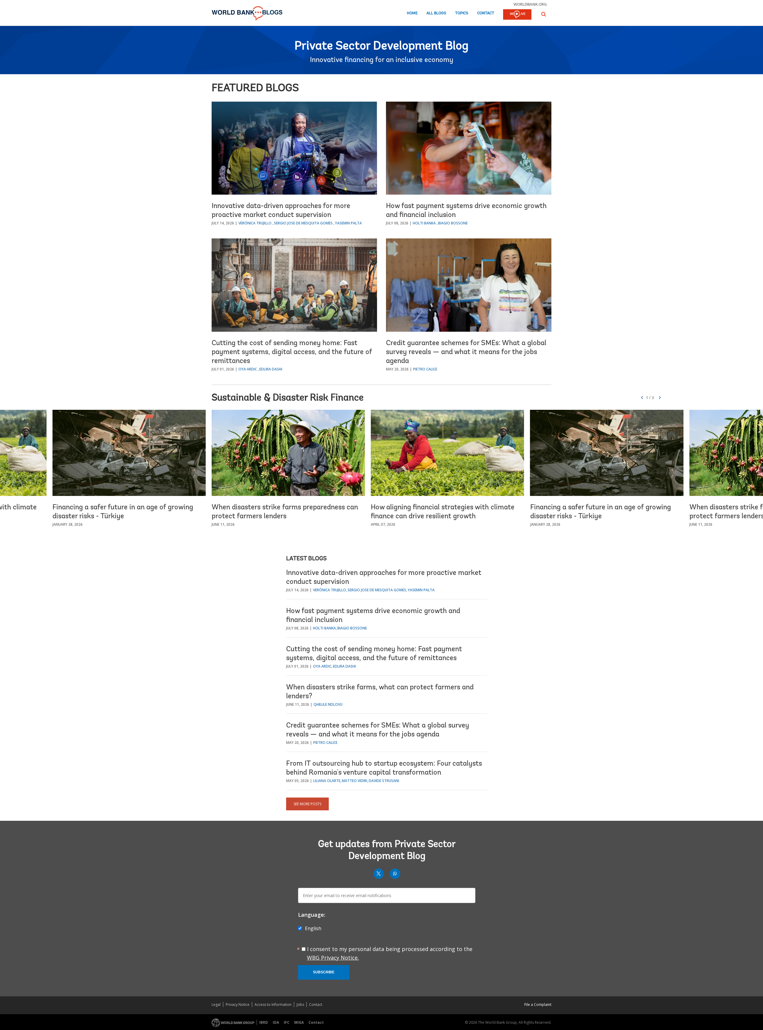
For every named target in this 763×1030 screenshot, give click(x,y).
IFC (286, 1022)
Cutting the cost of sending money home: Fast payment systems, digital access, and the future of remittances (292, 352)
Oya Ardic (247, 369)
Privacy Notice (237, 1004)
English (313, 928)
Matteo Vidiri (354, 780)
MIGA (299, 1022)
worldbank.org (530, 4)
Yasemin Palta (348, 223)
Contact (485, 13)
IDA (276, 1022)
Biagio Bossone (453, 223)
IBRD (263, 1022)
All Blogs (436, 13)
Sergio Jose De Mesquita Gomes (303, 223)
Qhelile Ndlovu (328, 704)
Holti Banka (424, 223)
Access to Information (273, 1004)
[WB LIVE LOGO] (517, 15)
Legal (216, 1004)
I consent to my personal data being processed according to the (389, 953)
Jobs (300, 1004)
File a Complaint (537, 1004)
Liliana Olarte (326, 780)
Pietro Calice (425, 369)
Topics (461, 13)
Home (412, 13)
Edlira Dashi (270, 369)
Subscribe (323, 972)
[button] (543, 14)
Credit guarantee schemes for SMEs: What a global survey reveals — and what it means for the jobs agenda (466, 352)
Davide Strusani (384, 780)
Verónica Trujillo (255, 223)
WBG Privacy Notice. (333, 957)
